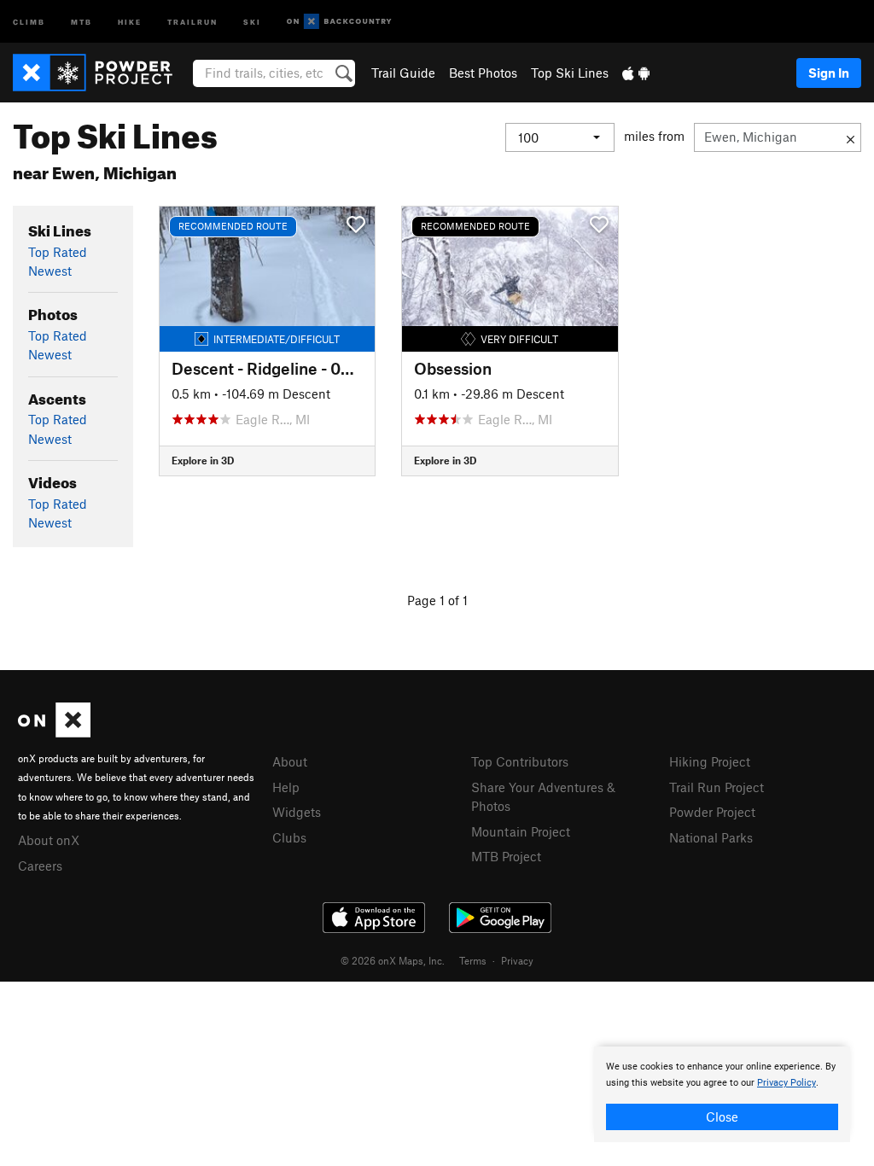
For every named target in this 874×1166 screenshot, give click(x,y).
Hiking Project (709, 761)
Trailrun (192, 20)
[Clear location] (850, 137)
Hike (130, 20)
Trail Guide (403, 72)
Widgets (296, 811)
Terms (473, 960)
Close (722, 1116)
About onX (48, 840)
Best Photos (483, 72)
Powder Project (712, 811)
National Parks (711, 837)
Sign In (828, 72)
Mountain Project (520, 831)
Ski (252, 20)
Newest (50, 270)
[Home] (101, 72)
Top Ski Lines (570, 72)
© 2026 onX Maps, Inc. (393, 960)
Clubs (289, 837)
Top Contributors (519, 761)
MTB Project (506, 856)
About (289, 761)
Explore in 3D (203, 460)
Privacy (517, 960)
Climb (29, 20)
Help (286, 787)
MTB (81, 20)
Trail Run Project (716, 787)
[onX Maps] (54, 732)
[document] (722, 1094)
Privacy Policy (786, 1082)
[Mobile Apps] (636, 72)
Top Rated (57, 251)
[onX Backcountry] (339, 22)
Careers (40, 865)
